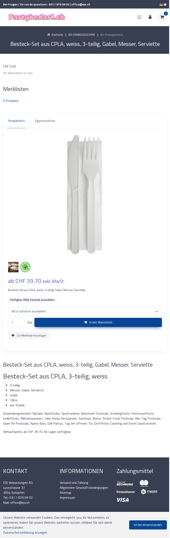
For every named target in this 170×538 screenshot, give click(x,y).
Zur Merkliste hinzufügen (31, 335)
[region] (85, 120)
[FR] (165, 4)
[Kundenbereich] (150, 17)
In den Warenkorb (100, 322)
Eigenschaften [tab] (45, 120)
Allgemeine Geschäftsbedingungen (84, 487)
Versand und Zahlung (74, 482)
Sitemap (65, 492)
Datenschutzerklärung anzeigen (25, 532)
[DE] (161, 4)
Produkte (11, 100)
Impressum (67, 497)
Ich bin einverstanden (148, 524)
